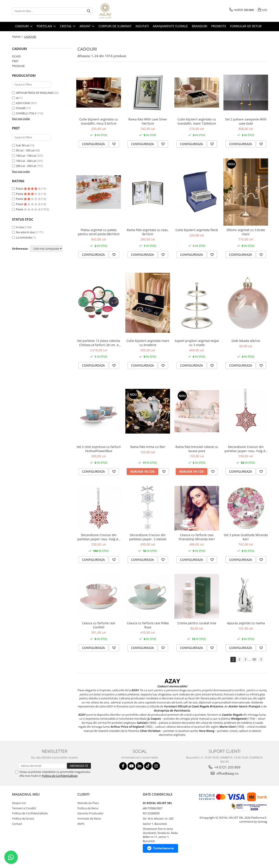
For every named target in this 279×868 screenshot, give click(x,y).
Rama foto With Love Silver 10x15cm (147, 121)
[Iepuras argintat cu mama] (245, 596)
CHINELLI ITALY (26, 113)
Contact (17, 824)
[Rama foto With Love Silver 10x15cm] (147, 92)
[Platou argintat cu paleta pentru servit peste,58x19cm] (98, 192)
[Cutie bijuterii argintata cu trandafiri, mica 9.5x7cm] (98, 92)
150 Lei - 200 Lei (26, 161)
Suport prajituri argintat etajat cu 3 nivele (197, 343)
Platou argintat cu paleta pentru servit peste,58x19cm (98, 232)
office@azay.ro (227, 773)
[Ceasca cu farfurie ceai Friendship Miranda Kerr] (196, 508)
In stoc (20, 227)
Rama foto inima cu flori (147, 447)
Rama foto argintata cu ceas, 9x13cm (147, 232)
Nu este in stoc (25, 232)
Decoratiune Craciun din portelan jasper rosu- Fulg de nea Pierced (246, 449)
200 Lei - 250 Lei (26, 166)
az (17, 98)
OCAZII (16, 56)
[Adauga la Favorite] (114, 144)
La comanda (24, 237)
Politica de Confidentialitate (60, 776)
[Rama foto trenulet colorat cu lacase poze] (196, 411)
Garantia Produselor (90, 813)
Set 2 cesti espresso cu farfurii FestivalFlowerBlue (99, 449)
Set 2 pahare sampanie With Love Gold (246, 121)
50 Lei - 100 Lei (25, 150)
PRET (15, 61)
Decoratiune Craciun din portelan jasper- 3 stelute (147, 537)
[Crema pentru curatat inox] (196, 596)
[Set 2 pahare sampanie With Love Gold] (245, 92)
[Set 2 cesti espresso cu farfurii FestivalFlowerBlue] (98, 411)
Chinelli (20, 108)
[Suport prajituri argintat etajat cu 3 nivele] (196, 302)
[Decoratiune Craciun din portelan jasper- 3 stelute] (147, 508)
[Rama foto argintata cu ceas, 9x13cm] (147, 192)
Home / (17, 36)
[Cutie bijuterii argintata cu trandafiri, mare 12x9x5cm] (196, 92)
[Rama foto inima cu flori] (147, 411)
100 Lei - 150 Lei (26, 156)
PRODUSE (18, 66)
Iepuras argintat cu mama (246, 623)
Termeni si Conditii (24, 808)
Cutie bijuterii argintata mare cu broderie (147, 343)
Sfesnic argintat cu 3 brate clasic (245, 232)
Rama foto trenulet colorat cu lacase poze (196, 449)
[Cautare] (89, 11)
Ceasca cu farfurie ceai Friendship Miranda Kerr (197, 537)
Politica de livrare (23, 818)
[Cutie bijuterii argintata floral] (196, 192)
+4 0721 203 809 (226, 767)
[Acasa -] (121, 11)
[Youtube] (131, 766)
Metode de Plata (88, 803)
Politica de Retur (88, 808)
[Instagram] (156, 766)
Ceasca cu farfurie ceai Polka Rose (148, 625)
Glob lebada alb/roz (245, 341)
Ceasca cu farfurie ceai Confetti (98, 625)
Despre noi (19, 803)
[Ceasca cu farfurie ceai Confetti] (98, 596)
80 (254, 659)
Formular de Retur (246, 26)
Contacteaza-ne (163, 848)
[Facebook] (123, 766)
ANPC (81, 824)
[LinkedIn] (139, 766)
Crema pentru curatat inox (196, 623)
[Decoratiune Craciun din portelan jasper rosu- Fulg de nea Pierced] (245, 411)
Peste (20, 188)
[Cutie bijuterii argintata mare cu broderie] (147, 303)
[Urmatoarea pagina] (261, 659)
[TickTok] (148, 766)
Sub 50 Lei (22, 145)
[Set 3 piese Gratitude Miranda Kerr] (245, 508)
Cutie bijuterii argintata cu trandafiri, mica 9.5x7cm (98, 121)
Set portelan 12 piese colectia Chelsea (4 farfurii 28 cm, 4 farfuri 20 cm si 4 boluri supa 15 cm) (98, 343)
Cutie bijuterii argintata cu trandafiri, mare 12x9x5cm (196, 121)
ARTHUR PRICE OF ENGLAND (34, 93)
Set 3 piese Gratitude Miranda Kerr (246, 537)
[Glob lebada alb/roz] (245, 303)
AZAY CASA (23, 103)
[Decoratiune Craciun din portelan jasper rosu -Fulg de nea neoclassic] (98, 508)
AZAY (172, 681)
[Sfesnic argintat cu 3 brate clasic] (245, 192)
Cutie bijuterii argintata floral (196, 230)
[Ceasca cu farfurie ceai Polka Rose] (147, 596)
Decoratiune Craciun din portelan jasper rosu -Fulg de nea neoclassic (98, 537)
